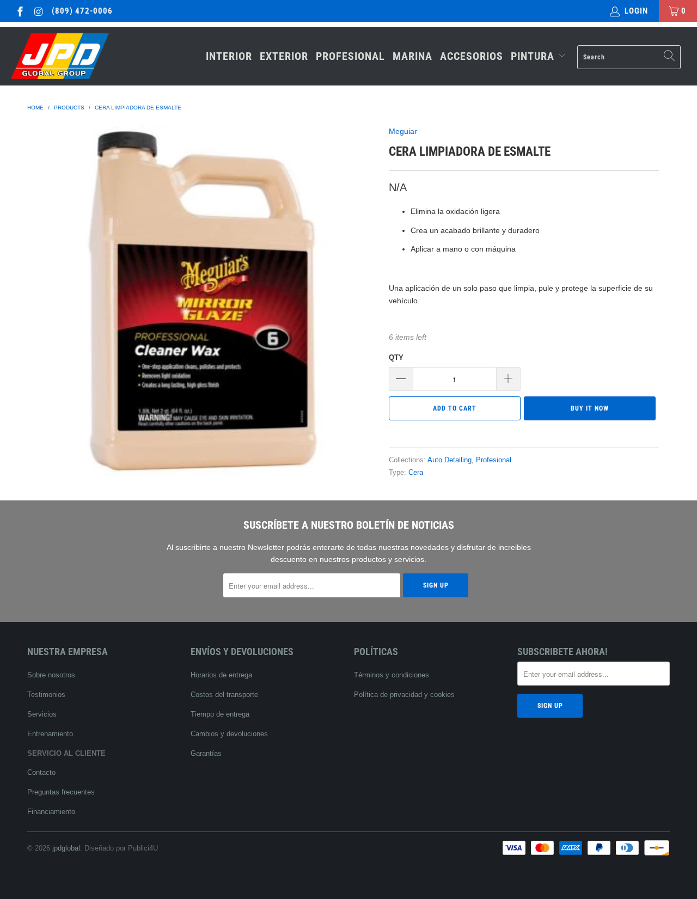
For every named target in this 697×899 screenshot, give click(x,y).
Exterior (284, 56)
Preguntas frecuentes (61, 792)
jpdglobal (66, 848)
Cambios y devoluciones (229, 734)
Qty (396, 357)
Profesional (350, 56)
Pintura (534, 56)
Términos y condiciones (391, 675)
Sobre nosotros (51, 675)
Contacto (41, 772)
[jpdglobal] (61, 56)
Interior (229, 56)
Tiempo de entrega (220, 714)
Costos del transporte (224, 694)
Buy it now (590, 408)
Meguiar (403, 131)
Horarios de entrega (221, 675)
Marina (412, 56)
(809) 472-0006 (82, 11)
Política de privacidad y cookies (404, 694)
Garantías (206, 753)
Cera (415, 472)
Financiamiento (51, 812)
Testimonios (46, 694)
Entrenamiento (50, 734)
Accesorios (471, 56)
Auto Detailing (449, 460)
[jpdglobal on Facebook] (19, 10)
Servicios (42, 714)
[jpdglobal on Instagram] (38, 10)
